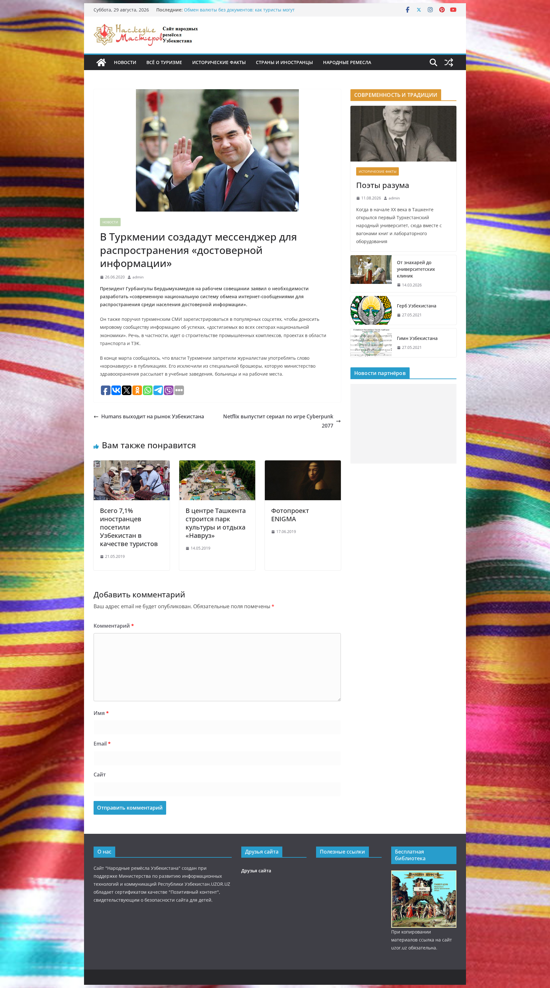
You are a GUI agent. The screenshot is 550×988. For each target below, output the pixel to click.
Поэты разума (382, 185)
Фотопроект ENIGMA (290, 514)
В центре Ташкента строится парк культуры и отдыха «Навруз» (216, 523)
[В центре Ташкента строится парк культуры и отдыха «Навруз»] (217, 464)
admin (138, 277)
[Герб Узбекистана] (371, 310)
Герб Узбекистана (416, 306)
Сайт (100, 774)
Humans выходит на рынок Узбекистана (152, 416)
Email (102, 743)
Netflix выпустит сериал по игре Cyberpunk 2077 (278, 421)
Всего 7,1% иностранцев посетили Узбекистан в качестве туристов (129, 527)
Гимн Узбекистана (417, 338)
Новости (125, 62)
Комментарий (114, 625)
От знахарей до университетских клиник (416, 269)
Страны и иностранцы (284, 62)
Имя (101, 713)
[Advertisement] (403, 424)
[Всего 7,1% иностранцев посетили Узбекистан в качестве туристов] (132, 464)
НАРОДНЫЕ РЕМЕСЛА (347, 62)
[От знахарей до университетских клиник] (371, 273)
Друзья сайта (256, 871)
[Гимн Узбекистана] (371, 342)
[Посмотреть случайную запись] (448, 62)
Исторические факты (219, 62)
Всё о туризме (164, 62)
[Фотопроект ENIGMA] (303, 464)
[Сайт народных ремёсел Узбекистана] (101, 62)
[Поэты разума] (403, 134)
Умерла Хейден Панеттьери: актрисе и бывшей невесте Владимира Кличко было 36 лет (245, 11)
